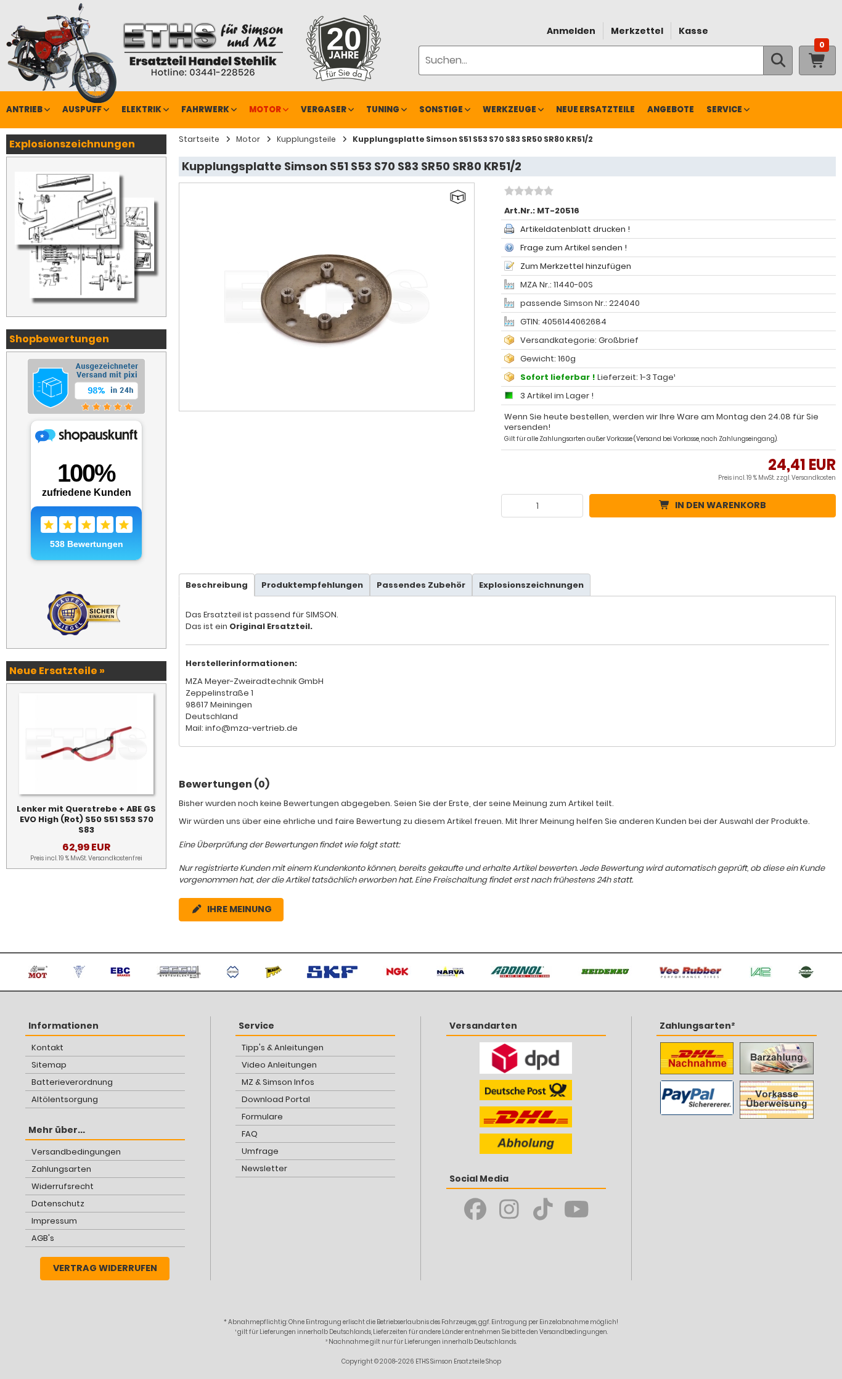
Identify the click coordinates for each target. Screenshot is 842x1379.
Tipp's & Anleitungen (283, 1047)
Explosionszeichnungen (531, 585)
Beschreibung (217, 585)
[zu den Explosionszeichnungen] (86, 169)
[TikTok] (543, 1209)
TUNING (382, 109)
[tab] (217, 585)
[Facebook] (475, 1209)
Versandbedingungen (76, 1152)
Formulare (262, 1116)
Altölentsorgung (64, 1099)
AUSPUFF (82, 109)
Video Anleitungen (279, 1065)
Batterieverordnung (72, 1082)
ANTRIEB (24, 109)
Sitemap (49, 1065)
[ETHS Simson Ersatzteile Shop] (203, 49)
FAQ (250, 1134)
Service (724, 109)
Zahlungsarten (61, 1169)
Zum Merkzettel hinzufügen (575, 266)
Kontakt (47, 1047)
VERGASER (323, 109)
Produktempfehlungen (312, 585)
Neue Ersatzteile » (57, 671)
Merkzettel (637, 31)
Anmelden (571, 31)
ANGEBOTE (670, 109)
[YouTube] (577, 1209)
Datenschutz (57, 1203)
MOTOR (265, 109)
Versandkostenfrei (115, 858)
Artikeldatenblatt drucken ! (575, 229)
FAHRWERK (205, 109)
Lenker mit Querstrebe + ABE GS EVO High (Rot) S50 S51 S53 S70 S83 (86, 819)
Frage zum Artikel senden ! (573, 247)
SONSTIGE (441, 109)
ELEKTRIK (141, 109)
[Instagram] (509, 1209)
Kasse (693, 31)
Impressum (54, 1221)
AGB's (42, 1238)
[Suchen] (778, 60)
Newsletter (264, 1168)
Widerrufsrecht (62, 1186)
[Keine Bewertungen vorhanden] (527, 192)
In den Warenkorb (720, 505)
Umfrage (260, 1151)
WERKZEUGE (509, 109)
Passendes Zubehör (421, 585)
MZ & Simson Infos (278, 1082)
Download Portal (276, 1099)
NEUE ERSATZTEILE (595, 109)
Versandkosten (813, 477)
